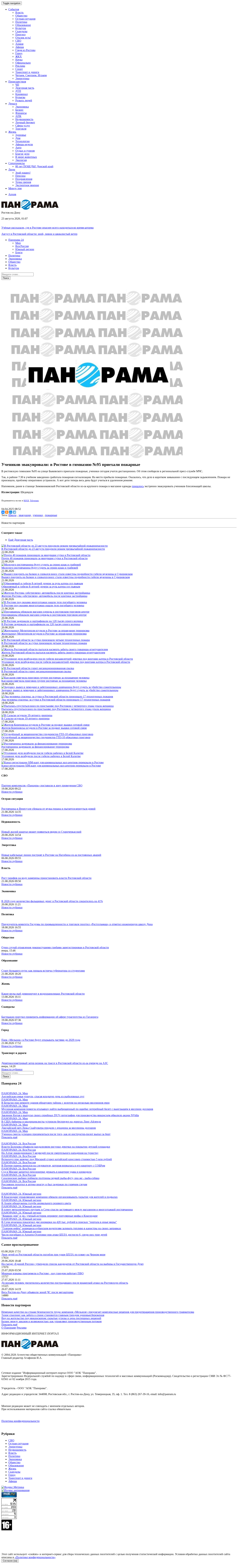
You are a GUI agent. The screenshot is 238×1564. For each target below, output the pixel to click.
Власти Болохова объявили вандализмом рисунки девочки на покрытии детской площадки (55, 1146)
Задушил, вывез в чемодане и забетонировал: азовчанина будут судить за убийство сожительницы (59, 690)
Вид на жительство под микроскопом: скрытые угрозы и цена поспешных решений (51, 1318)
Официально (23, 62)
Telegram (34, 500)
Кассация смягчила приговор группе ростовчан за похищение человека (44, 680)
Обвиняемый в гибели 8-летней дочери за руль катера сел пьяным (40, 586)
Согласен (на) (10, 1560)
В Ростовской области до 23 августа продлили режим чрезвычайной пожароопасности (53, 548)
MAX (26, 500)
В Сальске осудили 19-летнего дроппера (25, 718)
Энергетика (22, 78)
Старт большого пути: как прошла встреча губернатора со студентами (43, 970)
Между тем (15, 188)
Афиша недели (24, 144)
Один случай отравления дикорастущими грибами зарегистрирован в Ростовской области (55, 947)
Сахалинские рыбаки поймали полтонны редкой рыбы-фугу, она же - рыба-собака (50, 1178)
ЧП (17, 84)
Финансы (21, 113)
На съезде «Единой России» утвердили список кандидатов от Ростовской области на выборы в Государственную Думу (72, 1263)
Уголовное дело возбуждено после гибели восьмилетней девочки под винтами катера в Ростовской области (65, 661)
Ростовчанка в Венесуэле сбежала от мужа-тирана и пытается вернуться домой (48, 808)
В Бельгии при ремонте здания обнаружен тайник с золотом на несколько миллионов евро (55, 1102)
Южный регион (24, 249)
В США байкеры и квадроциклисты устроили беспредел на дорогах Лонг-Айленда (51, 1121)
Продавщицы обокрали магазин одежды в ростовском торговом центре (44, 614)
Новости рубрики (11, 791)
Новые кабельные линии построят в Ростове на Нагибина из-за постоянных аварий (51, 854)
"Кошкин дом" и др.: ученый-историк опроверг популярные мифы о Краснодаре (49, 1215)
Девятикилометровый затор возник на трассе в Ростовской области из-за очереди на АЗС (54, 1063)
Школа (12, 515)
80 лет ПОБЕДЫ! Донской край (34, 166)
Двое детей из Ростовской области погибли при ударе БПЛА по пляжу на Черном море (53, 1254)
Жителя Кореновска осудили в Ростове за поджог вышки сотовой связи (44, 727)
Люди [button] (11, 169)
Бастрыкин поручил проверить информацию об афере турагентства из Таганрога (49, 1016)
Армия (19, 43)
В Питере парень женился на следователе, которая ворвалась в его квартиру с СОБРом (53, 1165)
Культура (20, 28)
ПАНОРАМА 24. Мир (14, 1093)
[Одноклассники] (6, 512)
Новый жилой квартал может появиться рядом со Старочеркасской (41, 831)
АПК (18, 116)
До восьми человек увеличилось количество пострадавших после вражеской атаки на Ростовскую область (64, 1282)
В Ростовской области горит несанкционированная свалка (36, 671)
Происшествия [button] (17, 81)
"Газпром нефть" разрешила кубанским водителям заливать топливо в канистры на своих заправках (61, 1228)
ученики (38, 515)
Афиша (19, 47)
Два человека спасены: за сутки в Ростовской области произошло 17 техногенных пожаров (55, 699)
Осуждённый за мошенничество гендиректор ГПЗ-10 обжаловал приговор (45, 737)
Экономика (22, 106)
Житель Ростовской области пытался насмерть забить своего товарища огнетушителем (53, 652)
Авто (18, 147)
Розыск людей (23, 100)
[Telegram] (14, 512)
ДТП (18, 91)
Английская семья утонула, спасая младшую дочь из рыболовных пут (42, 1096)
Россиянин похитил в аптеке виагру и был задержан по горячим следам (44, 1184)
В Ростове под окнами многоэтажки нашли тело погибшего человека (42, 605)
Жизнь (12, 1468)
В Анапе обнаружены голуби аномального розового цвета (36, 1203)
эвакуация (24, 515)
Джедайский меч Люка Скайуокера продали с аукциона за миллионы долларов (48, 1127)
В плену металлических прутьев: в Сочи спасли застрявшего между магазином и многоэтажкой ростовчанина (67, 1209)
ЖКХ (18, 56)
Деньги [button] (12, 103)
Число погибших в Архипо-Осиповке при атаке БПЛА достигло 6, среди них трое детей (54, 1234)
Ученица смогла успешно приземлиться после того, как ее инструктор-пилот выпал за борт (55, 1134)
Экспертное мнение (27, 185)
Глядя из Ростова (25, 50)
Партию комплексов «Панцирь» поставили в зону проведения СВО (41, 785)
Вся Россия (22, 246)
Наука (18, 59)
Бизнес (19, 109)
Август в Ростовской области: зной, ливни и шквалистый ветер (39, 233)
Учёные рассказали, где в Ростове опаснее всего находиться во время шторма (47, 227)
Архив (12, 194)
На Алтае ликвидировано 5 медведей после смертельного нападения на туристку (49, 1152)
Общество (21, 15)
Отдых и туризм (25, 150)
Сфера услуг (22, 125)
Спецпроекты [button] (16, 163)
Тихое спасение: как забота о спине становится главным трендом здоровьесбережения (52, 1315)
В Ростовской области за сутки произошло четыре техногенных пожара (44, 643)
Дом (17, 138)
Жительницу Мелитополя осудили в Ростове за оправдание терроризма (44, 633)
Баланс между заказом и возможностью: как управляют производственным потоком (51, 1321)
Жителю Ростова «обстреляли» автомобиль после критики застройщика (44, 596)
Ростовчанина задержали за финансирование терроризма (35, 746)
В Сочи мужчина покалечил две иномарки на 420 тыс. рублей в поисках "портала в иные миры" (59, 1222)
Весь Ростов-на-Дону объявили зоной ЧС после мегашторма (37, 1292)
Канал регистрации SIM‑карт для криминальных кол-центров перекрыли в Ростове (51, 765)
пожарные (51, 515)
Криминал (21, 94)
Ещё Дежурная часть (20, 539)
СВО (18, 40)
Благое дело (22, 153)
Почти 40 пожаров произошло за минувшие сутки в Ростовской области (44, 558)
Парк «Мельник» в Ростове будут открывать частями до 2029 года (40, 1039)
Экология (21, 160)
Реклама (20, 65)
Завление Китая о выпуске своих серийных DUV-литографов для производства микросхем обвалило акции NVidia (70, 1115)
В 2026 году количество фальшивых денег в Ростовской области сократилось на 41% (52, 901)
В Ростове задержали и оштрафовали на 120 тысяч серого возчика (40, 624)
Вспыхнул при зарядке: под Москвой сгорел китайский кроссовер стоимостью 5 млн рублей (56, 1159)
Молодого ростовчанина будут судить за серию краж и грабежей (39, 567)
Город (18, 53)
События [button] (13, 9)
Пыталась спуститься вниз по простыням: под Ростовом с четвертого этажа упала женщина (56, 709)
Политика (21, 21)
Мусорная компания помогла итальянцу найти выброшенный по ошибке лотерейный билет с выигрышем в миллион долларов (77, 1109)
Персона (20, 175)
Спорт (19, 69)
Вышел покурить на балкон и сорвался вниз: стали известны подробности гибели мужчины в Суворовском (65, 577)
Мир (18, 243)
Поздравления (23, 178)
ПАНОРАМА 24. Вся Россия (18, 1143)
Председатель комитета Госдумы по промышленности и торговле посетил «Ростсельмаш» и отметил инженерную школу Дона (77, 924)
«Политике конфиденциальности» (35, 1557)
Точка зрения (23, 182)
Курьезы (20, 97)
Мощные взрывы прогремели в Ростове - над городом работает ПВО (42, 1273)
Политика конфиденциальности (20, 1421)
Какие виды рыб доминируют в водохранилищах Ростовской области (43, 993)
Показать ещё (9, 1137)
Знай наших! (22, 172)
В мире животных (26, 156)
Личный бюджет (25, 122)
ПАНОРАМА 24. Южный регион (21, 1193)
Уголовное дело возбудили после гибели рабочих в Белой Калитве (41, 756)
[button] (16, 239)
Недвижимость (24, 119)
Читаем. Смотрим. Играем (31, 75)
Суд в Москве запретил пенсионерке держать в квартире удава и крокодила (46, 1171)
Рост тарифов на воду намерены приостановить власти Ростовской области (46, 877)
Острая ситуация (25, 18)
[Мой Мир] (10, 512)
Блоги (18, 252)
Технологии (22, 141)
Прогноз (20, 34)
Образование (23, 25)
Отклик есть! (23, 37)
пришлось (138, 486)
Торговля (20, 128)
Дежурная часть (24, 87)
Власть (19, 12)
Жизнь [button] (12, 131)
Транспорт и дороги (27, 72)
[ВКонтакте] (3, 512)
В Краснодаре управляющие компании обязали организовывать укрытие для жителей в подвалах (59, 1196)
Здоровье (20, 134)
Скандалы (21, 31)
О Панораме (8, 1327)
